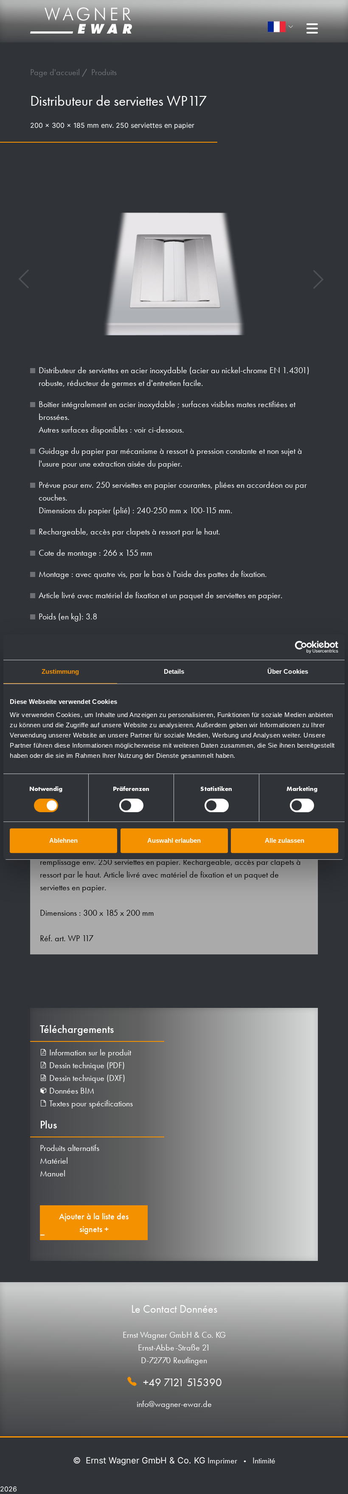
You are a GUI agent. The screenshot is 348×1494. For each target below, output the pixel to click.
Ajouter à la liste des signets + (94, 1222)
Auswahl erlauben (174, 840)
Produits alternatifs (69, 1148)
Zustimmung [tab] (60, 671)
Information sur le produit (89, 1052)
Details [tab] (174, 671)
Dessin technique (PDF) (86, 1065)
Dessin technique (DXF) (86, 1078)
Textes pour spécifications (90, 1103)
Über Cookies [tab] (287, 671)
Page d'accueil (56, 72)
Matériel (54, 1161)
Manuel (52, 1173)
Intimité (264, 1460)
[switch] (131, 805)
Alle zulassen (284, 840)
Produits (104, 72)
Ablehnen (63, 840)
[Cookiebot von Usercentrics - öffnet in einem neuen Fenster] (301, 647)
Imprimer (222, 1460)
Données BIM (70, 1091)
